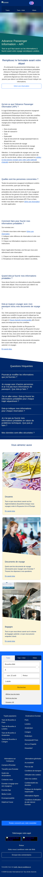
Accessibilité (29, 763)
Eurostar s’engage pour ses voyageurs (10, 785)
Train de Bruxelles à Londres (9, 728)
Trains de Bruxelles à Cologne (9, 740)
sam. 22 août (11, 675)
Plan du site (29, 767)
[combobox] (21, 664)
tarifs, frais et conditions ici (22, 867)
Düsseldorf (28, 748)
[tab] (8, 9)
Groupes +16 (10, 702)
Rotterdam (28, 736)
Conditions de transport (33, 771)
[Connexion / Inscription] (36, 3)
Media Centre (10, 794)
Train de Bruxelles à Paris (9, 721)
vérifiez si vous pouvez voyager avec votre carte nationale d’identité (21, 159)
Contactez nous (7, 779)
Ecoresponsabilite (8, 798)
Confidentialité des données (31, 784)
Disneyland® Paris (31, 740)
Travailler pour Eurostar (10, 769)
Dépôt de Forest (7, 802)
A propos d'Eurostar (9, 765)
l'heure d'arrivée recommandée (21, 320)
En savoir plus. (7, 349)
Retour (25, 675)
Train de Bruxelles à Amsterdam (9, 734)
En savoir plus (10, 511)
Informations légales (32, 796)
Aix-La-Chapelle (30, 744)
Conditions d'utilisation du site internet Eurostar (33, 802)
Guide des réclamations (10, 774)
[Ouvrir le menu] (39, 3)
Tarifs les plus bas (11, 698)
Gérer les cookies (31, 779)
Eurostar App (6, 790)
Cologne (28, 732)
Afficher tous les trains (13, 694)
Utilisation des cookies (33, 775)
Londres (27, 724)
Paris (26, 720)
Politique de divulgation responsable (33, 790)
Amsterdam (29, 728)
